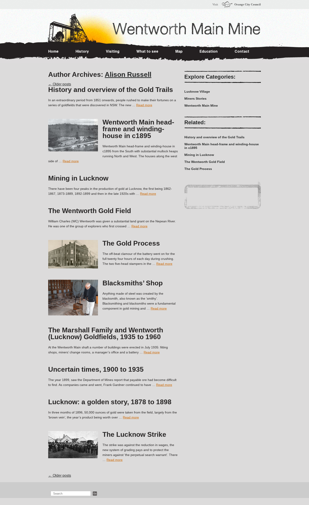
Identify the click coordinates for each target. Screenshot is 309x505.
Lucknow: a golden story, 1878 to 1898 (109, 402)
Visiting (112, 52)
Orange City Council (247, 4)
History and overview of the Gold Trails (110, 89)
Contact (242, 52)
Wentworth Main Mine (201, 105)
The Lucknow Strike (134, 434)
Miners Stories (195, 98)
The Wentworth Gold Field (89, 210)
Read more (144, 105)
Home (53, 52)
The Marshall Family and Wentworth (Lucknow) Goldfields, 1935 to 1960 (105, 333)
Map (179, 52)
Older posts (59, 84)
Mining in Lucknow (78, 178)
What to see (147, 52)
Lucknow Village (197, 91)
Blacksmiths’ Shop (132, 283)
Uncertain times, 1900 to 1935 (96, 369)
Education (209, 52)
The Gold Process (131, 243)
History (82, 52)
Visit (215, 4)
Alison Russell (128, 74)
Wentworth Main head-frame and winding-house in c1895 (138, 128)
